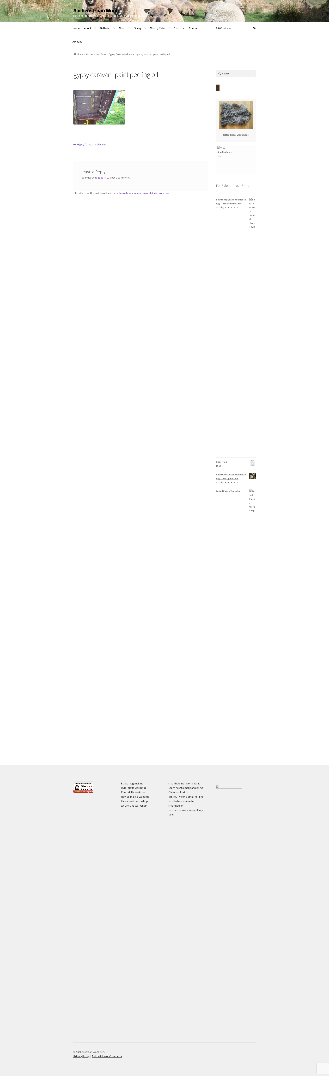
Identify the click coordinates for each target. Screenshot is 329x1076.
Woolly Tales (157, 28)
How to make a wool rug (135, 796)
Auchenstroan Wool (95, 10)
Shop (177, 28)
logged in (100, 177)
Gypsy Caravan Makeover (122, 54)
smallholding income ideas (184, 783)
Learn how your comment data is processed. (144, 193)
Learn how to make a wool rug (186, 787)
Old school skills (178, 792)
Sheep (138, 28)
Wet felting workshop (134, 805)
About (87, 28)
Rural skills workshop (133, 792)
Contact (194, 28)
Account (77, 41)
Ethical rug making (132, 783)
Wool (122, 28)
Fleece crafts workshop (134, 801)
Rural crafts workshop (134, 787)
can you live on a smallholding (186, 796)
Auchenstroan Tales (96, 54)
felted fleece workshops (236, 134)
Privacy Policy (81, 1056)
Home (76, 28)
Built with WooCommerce (107, 1056)
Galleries (105, 28)
